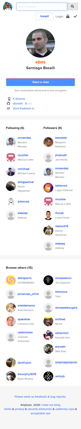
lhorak (59, 213)
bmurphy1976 (27, 374)
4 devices (19, 99)
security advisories (40, 409)
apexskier (24, 319)
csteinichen (25, 332)
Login (59, 16)
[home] (7, 5)
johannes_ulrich (28, 294)
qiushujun (24, 362)
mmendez (24, 138)
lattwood (61, 185)
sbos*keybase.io (23, 108)
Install (44, 16)
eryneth (60, 347)
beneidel (61, 138)
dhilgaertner (26, 182)
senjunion (62, 333)
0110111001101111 (66, 362)
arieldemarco (26, 305)
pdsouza (23, 201)
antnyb (60, 376)
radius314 (61, 226)
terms (7, 409)
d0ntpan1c (25, 278)
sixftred (60, 319)
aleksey (23, 213)
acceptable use (40, 413)
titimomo (61, 292)
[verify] (75, 16)
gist (29, 103)
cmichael (23, 169)
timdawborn (63, 278)
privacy (19, 409)
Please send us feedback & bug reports (40, 397)
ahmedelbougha (66, 308)
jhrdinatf (61, 155)
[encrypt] (67, 16)
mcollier (23, 155)
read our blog (51, 405)
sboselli (18, 103)
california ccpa (64, 409)
